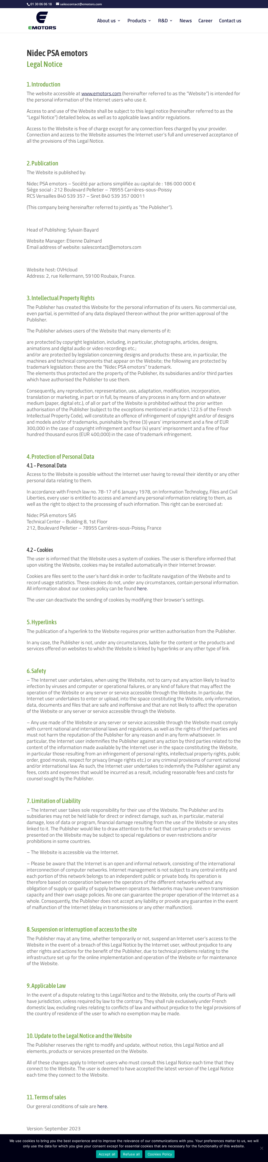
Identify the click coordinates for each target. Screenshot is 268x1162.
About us (106, 21)
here (142, 588)
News (186, 21)
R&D (163, 21)
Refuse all (131, 1154)
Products (136, 21)
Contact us (230, 21)
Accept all (107, 1154)
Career (205, 21)
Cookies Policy (160, 1154)
